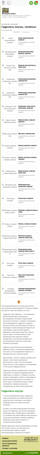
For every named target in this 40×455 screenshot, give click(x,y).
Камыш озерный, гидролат (27, 145)
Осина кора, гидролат (25, 198)
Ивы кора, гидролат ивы (26, 133)
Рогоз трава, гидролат (25, 263)
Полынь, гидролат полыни (27, 224)
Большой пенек (9, 14)
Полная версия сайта (7, 453)
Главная (5, 438)
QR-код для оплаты (9, 441)
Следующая (37, 302)
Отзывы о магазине (9, 448)
